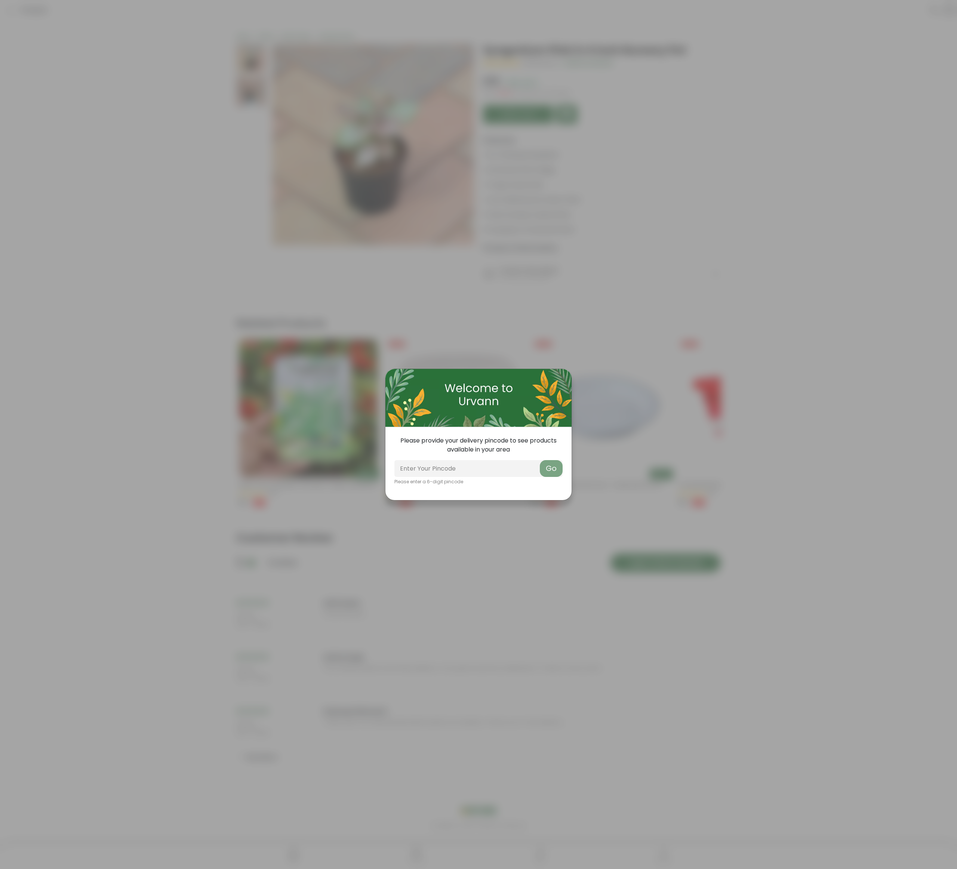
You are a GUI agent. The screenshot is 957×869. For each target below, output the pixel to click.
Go (551, 468)
